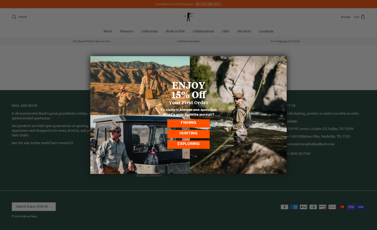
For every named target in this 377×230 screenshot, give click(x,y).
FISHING (188, 123)
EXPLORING (188, 144)
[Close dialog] (276, 60)
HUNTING (188, 134)
